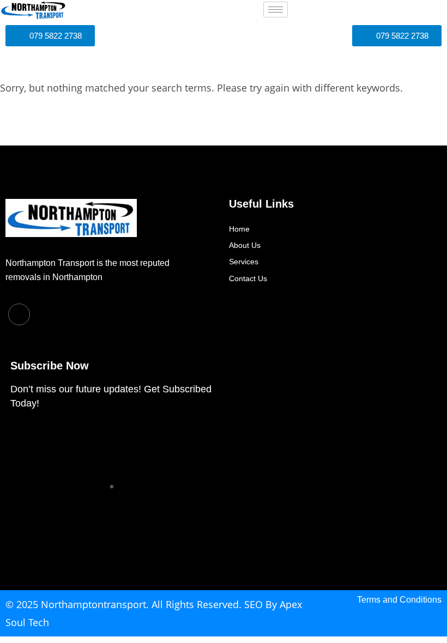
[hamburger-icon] (275, 9)
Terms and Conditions (399, 599)
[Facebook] (19, 314)
